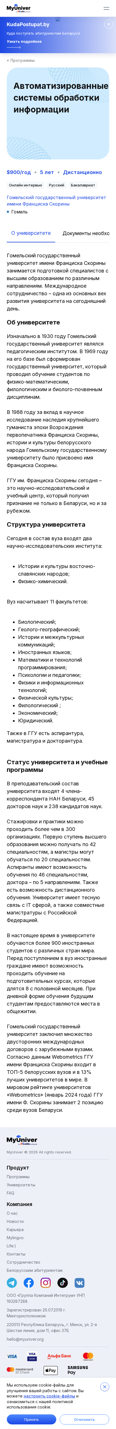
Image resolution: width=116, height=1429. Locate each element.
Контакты (16, 1254)
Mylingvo (15, 1237)
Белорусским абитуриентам (35, 1270)
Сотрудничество (23, 1262)
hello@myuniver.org (25, 1339)
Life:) (11, 1245)
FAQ (10, 1193)
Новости (15, 1221)
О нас (12, 1213)
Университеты (21, 1184)
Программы (22, 60)
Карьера (15, 1229)
